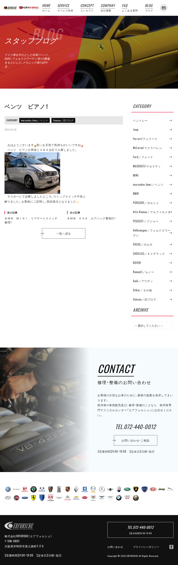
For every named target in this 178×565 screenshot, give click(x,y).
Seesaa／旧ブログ (63, 120)
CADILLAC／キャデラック (149, 253)
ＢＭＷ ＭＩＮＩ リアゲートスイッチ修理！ (31, 217)
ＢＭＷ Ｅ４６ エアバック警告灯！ (91, 215)
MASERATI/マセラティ (147, 166)
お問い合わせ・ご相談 (136, 440)
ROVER (137, 263)
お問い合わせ (115, 547)
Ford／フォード (143, 157)
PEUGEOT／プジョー (146, 221)
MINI (136, 175)
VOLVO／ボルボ (142, 244)
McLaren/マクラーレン (147, 148)
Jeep (135, 129)
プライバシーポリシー (146, 547)
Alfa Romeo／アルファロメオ (152, 212)
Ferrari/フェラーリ (145, 139)
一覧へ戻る (63, 233)
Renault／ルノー (143, 272)
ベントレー (140, 120)
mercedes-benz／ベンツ (34, 120)
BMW (136, 193)
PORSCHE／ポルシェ (146, 203)
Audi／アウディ (143, 281)
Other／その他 (142, 290)
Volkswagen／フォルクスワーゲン (151, 232)
